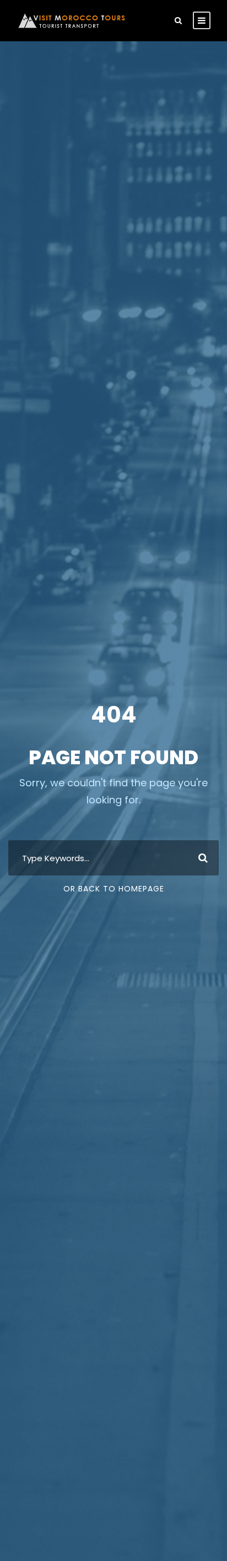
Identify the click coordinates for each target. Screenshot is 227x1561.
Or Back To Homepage (113, 888)
